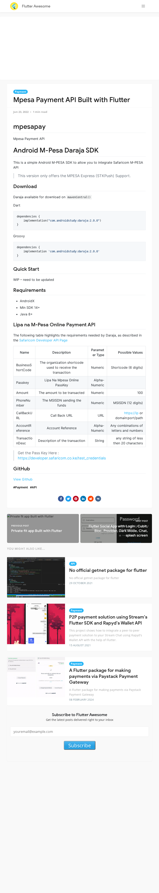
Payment (20, 91)
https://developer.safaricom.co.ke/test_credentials (62, 458)
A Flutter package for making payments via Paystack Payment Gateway (103, 676)
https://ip (131, 413)
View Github (23, 479)
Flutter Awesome (36, 6)
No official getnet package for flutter (108, 570)
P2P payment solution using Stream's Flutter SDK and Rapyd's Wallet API (108, 620)
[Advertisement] (80, 47)
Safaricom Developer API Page (43, 340)
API (34, 487)
